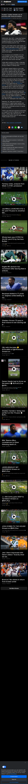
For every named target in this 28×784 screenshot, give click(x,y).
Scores (8, 4)
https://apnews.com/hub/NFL (14, 122)
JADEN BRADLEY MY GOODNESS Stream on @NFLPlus (11, 469)
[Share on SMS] (22, 127)
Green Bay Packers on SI (12, 49)
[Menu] (1, 1)
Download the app (22, 1)
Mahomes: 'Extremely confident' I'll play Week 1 (13, 151)
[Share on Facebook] (12, 127)
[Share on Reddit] (9, 127)
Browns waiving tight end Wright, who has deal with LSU (13, 137)
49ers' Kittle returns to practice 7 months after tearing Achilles (13, 140)
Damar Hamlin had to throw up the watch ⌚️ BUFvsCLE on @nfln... (14, 383)
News (13, 4)
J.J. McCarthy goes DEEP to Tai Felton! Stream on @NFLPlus (13, 499)
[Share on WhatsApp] (15, 127)
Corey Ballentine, (16, 97)
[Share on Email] (19, 127)
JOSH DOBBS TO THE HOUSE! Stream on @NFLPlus (14, 527)
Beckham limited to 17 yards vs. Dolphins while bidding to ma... (13, 296)
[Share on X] (6, 127)
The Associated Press (6, 18)
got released (16, 82)
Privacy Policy (13, 773)
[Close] (25, 762)
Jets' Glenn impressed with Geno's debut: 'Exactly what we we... (13, 555)
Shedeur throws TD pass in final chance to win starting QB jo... (14, 323)
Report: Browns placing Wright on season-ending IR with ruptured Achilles (14, 144)
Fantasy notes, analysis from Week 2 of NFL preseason (13, 185)
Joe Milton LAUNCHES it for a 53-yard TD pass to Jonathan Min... (13, 211)
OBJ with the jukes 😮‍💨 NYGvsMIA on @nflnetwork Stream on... (12, 349)
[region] (14, 772)
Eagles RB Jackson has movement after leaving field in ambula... (14, 269)
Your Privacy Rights (14, 782)
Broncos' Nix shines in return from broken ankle (13, 581)
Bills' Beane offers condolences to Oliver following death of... (10, 442)
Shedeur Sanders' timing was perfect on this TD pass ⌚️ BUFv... (13, 413)
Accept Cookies (14, 776)
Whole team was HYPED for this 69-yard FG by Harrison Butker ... (13, 239)
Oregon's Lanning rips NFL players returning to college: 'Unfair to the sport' (13, 148)
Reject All (14, 779)
